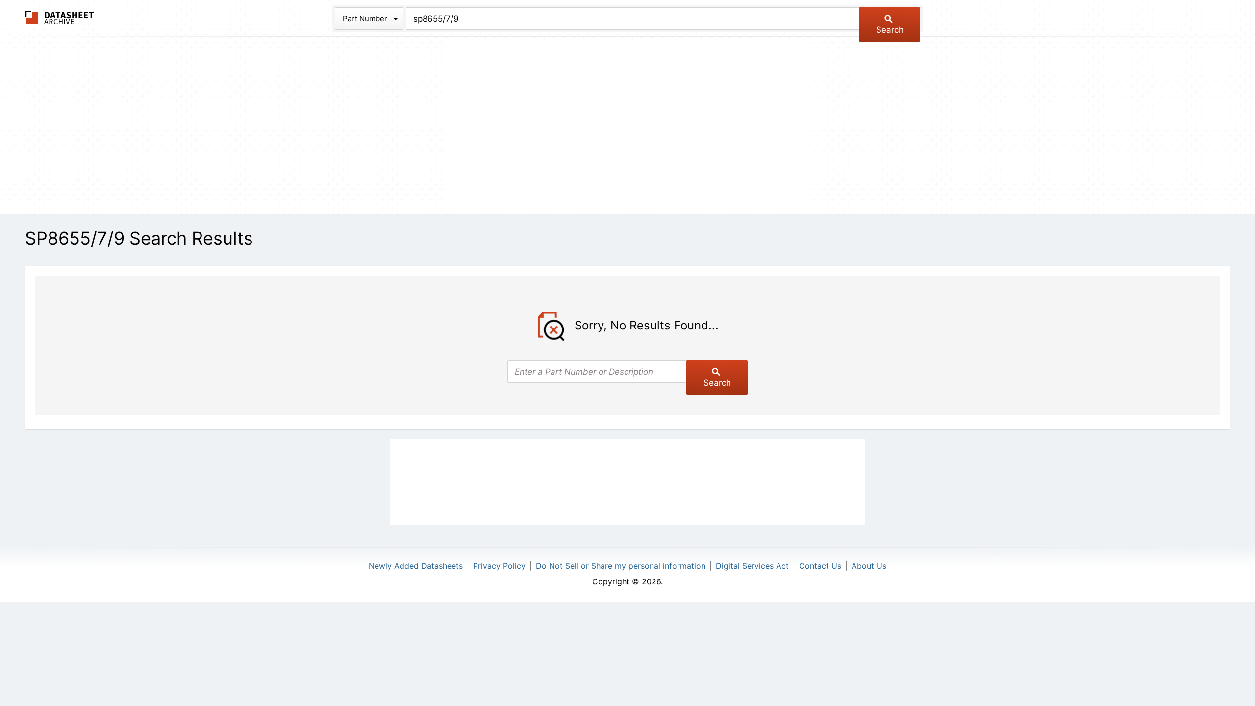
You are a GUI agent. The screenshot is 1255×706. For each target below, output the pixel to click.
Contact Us (820, 566)
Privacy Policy (499, 566)
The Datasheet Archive (59, 17)
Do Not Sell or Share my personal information (620, 566)
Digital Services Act (752, 566)
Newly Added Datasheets (416, 566)
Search (890, 30)
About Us (869, 566)
